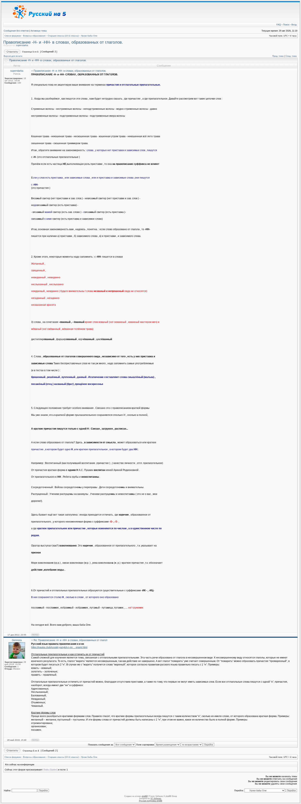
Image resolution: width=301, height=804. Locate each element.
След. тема (291, 56)
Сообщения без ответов (16, 30)
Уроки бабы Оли (89, 36)
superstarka (22, 45)
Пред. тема (278, 56)
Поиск (286, 24)
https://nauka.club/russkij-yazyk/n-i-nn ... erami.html (59, 647)
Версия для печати (13, 56)
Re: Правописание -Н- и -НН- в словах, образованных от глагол (70, 640)
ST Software (155, 798)
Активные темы (39, 30)
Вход (293, 24)
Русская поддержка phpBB (150, 801)
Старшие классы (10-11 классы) (63, 36)
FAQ (278, 24)
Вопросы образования (34, 36)
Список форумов (13, 36)
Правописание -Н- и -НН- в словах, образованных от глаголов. (63, 42)
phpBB (144, 796)
